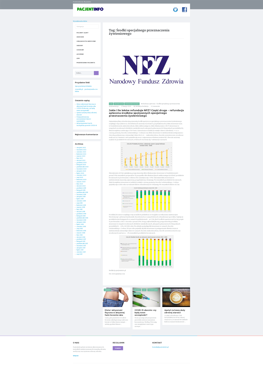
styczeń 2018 (81, 237)
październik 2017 (82, 243)
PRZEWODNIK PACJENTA (132, 104)
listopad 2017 (81, 241)
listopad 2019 (81, 190)
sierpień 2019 (81, 196)
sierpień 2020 (81, 171)
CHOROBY (80, 50)
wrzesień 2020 (82, 169)
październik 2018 (82, 218)
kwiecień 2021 (81, 154)
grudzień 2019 (81, 188)
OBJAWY (80, 45)
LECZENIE (137, 290)
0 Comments (155, 106)
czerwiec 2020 (81, 175)
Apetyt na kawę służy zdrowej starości (174, 311)
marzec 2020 (81, 182)
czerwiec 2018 (81, 226)
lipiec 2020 (80, 173)
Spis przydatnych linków (83, 86)
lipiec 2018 (80, 224)
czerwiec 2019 (81, 201)
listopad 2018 (81, 216)
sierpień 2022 (81, 147)
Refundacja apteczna (148, 104)
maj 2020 (80, 177)
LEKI (111, 104)
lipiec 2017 (80, 250)
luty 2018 (79, 235)
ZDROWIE (107, 290)
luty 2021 (80, 158)
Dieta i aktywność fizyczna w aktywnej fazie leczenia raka (115, 312)
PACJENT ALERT (119, 104)
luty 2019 (79, 209)
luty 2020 (80, 184)
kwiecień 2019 (81, 205)
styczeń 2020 (81, 186)
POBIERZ (118, 348)
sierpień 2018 (81, 222)
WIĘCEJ (75, 355)
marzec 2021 (81, 156)
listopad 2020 (81, 164)
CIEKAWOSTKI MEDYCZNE (86, 41)
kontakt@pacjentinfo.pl (160, 347)
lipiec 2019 (80, 199)
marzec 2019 (81, 207)
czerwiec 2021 (81, 152)
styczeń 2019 (81, 211)
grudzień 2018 (81, 214)
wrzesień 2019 (81, 194)
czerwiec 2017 (81, 252)
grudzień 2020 (82, 162)
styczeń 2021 (81, 160)
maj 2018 (80, 228)
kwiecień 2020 (81, 179)
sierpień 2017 (81, 248)
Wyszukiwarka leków (80, 21)
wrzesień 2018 (81, 220)
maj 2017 (79, 254)
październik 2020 (82, 167)
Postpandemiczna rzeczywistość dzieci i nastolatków (84, 119)
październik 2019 (82, 192)
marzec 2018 (81, 233)
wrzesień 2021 (81, 150)
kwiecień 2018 (81, 231)
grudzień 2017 (81, 239)
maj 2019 (79, 203)
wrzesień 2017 (81, 246)
